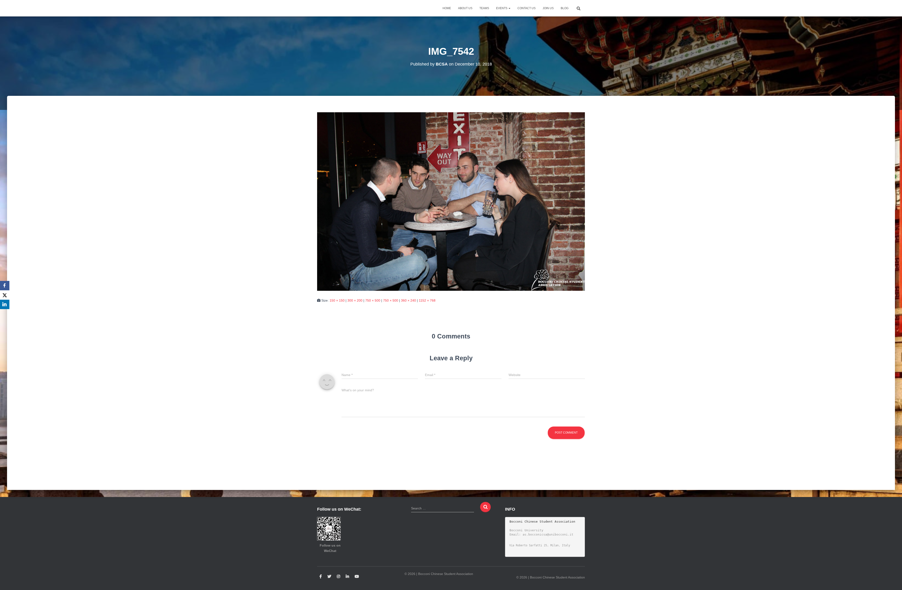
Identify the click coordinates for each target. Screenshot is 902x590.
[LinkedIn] (4, 304)
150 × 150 (337, 300)
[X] (4, 295)
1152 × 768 (427, 300)
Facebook (320, 576)
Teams (484, 8)
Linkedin (347, 576)
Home (447, 8)
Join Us (548, 8)
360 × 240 (408, 300)
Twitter (329, 576)
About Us (465, 8)
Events (502, 8)
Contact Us (526, 8)
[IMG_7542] (451, 201)
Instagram (338, 576)
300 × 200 (354, 300)
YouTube (356, 576)
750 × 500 (372, 300)
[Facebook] (4, 285)
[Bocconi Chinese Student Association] (329, 8)
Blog (564, 8)
